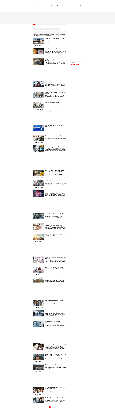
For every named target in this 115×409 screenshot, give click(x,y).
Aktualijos (35, 28)
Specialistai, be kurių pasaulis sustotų (52, 102)
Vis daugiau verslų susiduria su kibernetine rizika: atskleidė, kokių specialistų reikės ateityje (54, 191)
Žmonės (81, 5)
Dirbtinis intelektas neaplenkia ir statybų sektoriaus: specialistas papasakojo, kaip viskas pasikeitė (55, 171)
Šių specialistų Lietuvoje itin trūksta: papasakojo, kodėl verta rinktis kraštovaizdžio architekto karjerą (55, 225)
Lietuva (47, 5)
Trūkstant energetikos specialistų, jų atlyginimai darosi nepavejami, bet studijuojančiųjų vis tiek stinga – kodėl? (55, 311)
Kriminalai (41, 28)
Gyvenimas (65, 5)
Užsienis (58, 5)
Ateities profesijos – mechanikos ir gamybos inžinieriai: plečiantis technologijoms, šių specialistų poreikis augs (55, 146)
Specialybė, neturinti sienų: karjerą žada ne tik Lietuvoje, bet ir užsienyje (53, 235)
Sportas (71, 5)
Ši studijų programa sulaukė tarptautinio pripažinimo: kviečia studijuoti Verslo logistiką (55, 181)
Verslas (52, 5)
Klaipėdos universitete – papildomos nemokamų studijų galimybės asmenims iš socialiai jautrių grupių (55, 278)
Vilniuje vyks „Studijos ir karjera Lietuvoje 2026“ (54, 38)
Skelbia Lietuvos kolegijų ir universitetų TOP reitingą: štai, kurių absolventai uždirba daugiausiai (55, 345)
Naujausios (42, 5)
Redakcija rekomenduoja (47, 28)
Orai (38, 28)
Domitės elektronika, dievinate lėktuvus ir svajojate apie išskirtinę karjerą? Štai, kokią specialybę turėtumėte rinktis (55, 215)
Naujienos (34, 26)
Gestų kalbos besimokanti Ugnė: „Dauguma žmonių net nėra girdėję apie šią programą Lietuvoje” (55, 355)
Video (76, 5)
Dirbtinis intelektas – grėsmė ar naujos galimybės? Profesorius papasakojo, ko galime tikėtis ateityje (54, 268)
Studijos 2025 (36, 45)
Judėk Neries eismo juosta (56, 28)
